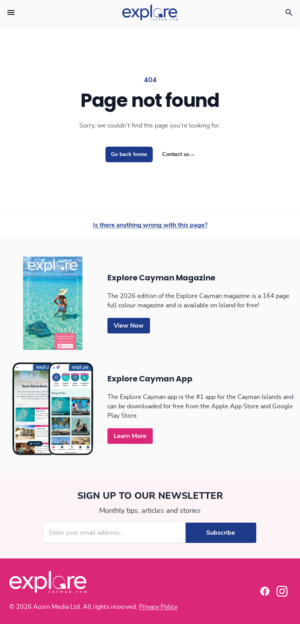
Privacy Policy (158, 607)
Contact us (178, 154)
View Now (129, 326)
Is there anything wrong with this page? (150, 225)
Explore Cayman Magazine (161, 278)
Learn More (130, 436)
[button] (11, 12)
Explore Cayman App (150, 379)
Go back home (129, 154)
